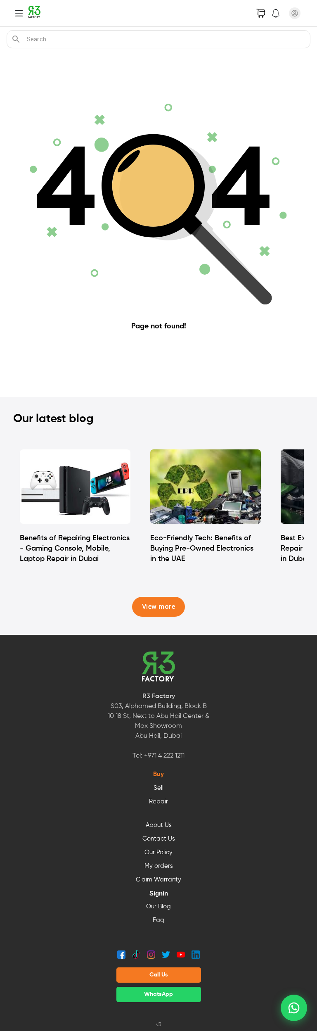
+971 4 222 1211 (164, 756)
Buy (158, 774)
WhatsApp (158, 994)
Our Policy (158, 852)
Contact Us (158, 839)
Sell (158, 788)
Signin (158, 893)
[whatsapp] (294, 1008)
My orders (158, 866)
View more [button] (158, 607)
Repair (158, 802)
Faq (158, 920)
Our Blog (158, 907)
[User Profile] (295, 13)
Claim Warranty (158, 880)
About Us (159, 825)
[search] (16, 39)
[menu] (19, 13)
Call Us (158, 975)
